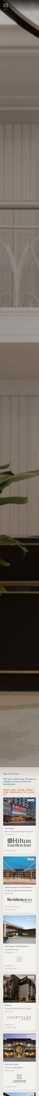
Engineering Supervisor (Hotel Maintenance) (19, 887)
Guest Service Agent (11, 1064)
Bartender (8, 1005)
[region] (33, 5)
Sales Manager (9, 828)
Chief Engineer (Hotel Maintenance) (17, 946)
